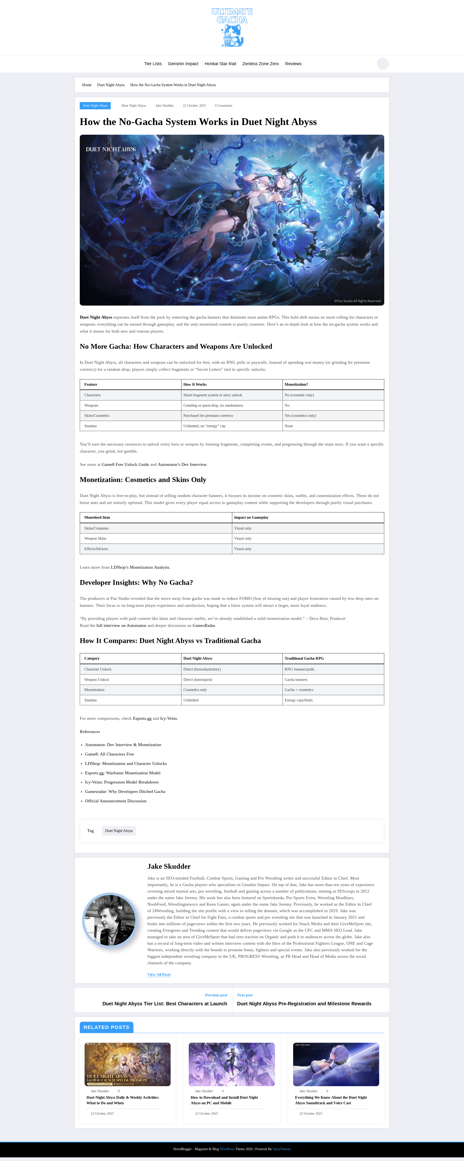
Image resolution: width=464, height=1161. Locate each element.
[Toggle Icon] (78, 64)
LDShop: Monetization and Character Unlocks (126, 763)
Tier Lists (153, 63)
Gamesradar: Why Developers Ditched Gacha (125, 791)
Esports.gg (142, 718)
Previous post (216, 995)
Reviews (293, 63)
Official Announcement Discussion (115, 800)
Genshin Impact (183, 63)
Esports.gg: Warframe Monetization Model (122, 772)
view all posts (159, 974)
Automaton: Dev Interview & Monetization (123, 744)
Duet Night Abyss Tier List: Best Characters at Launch (164, 1003)
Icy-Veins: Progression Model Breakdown (122, 782)
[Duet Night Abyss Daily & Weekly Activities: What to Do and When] (128, 1064)
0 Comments (223, 105)
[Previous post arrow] (82, 1000)
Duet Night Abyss (95, 105)
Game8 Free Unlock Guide (125, 464)
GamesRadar (204, 625)
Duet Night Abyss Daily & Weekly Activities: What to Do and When (123, 1100)
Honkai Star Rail (220, 63)
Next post (245, 995)
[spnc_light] (383, 64)
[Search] (367, 64)
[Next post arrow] (382, 1000)
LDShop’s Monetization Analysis (140, 567)
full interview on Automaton (121, 625)
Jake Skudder (165, 105)
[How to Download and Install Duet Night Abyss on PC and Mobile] (232, 1064)
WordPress (227, 1149)
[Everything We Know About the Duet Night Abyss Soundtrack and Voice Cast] (336, 1064)
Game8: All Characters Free (109, 754)
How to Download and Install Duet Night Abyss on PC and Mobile (224, 1100)
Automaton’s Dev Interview (182, 464)
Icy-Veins (168, 718)
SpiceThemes (282, 1149)
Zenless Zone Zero (260, 63)
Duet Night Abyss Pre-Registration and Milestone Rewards (304, 1003)
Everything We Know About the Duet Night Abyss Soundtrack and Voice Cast (331, 1100)
